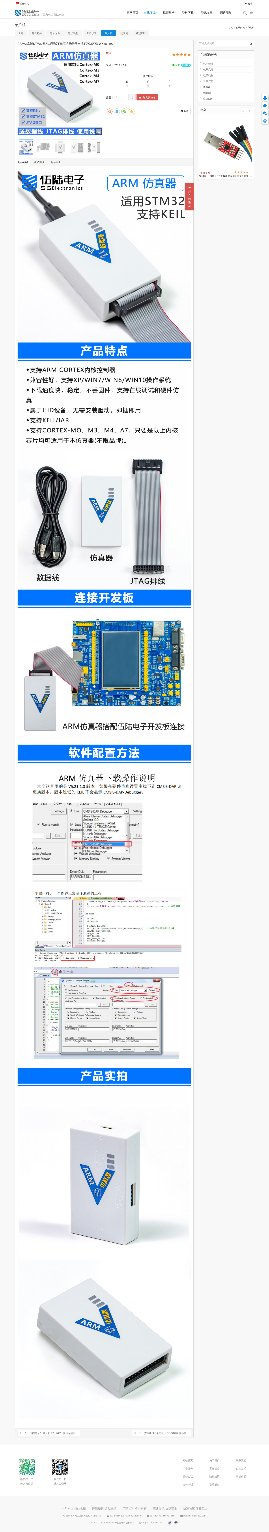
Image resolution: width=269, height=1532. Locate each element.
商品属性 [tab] (39, 162)
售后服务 (214, 1484)
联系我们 (241, 1460)
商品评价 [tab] (56, 162)
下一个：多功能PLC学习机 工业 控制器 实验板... (161, 1433)
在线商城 (150, 12)
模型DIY (140, 33)
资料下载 (188, 12)
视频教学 (169, 12)
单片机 (251, 27)
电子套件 (36, 33)
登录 (250, 3)
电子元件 (55, 33)
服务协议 (188, 1476)
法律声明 (188, 1484)
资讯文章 (207, 12)
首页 (230, 27)
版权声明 (241, 1476)
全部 (20, 33)
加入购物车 (149, 97)
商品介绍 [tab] (23, 162)
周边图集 (226, 12)
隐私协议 (214, 1476)
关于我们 (214, 1460)
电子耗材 (73, 33)
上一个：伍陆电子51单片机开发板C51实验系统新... (48, 1433)
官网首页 (132, 12)
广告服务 (188, 1468)
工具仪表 (91, 33)
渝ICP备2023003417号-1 (151, 1522)
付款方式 (241, 1468)
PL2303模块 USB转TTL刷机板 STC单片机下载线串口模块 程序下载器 (226, 175)
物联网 (124, 33)
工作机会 (214, 1468)
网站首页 (188, 1460)
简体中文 (24, 3)
